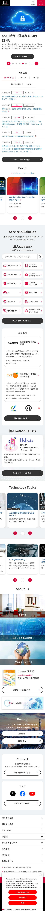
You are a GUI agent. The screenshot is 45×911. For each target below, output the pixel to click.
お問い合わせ (7, 861)
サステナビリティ (9, 842)
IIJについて (7, 830)
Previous (8, 63)
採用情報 (5, 854)
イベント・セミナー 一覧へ (23, 173)
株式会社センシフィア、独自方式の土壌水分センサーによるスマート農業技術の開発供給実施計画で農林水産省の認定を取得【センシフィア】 (22, 149)
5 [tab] (26, 63)
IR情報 (5, 836)
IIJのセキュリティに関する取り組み (17, 867)
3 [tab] (19, 63)
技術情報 (5, 848)
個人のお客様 (7, 824)
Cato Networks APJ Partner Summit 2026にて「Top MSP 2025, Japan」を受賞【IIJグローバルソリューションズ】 (22, 124)
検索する (40, 256)
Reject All (22, 898)
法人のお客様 (7, 818)
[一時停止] (30, 63)
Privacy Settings (22, 892)
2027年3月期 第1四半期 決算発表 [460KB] (17, 136)
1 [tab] (13, 63)
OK (22, 903)
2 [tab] (16, 63)
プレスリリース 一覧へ (21, 159)
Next (36, 63)
